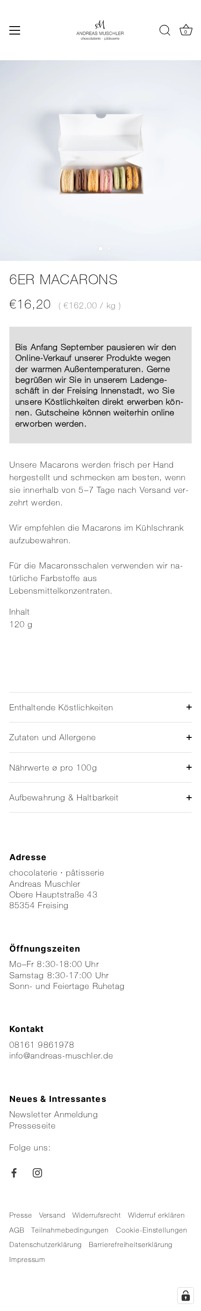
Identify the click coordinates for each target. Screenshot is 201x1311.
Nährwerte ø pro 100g (53, 767)
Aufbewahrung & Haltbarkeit (64, 797)
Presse (20, 1215)
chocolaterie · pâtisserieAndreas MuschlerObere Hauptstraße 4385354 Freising (56, 888)
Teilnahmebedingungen (70, 1230)
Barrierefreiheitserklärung (130, 1244)
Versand (52, 1215)
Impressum (27, 1259)
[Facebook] (14, 1172)
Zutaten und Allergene (52, 737)
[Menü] (15, 30)
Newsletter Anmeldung (53, 1114)
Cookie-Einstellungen (151, 1230)
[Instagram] (37, 1172)
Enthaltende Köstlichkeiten (61, 707)
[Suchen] (165, 31)
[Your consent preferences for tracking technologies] (186, 1296)
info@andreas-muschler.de (61, 1055)
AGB (16, 1230)
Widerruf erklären (156, 1215)
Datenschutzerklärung (45, 1244)
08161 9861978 (41, 1044)
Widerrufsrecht (96, 1215)
